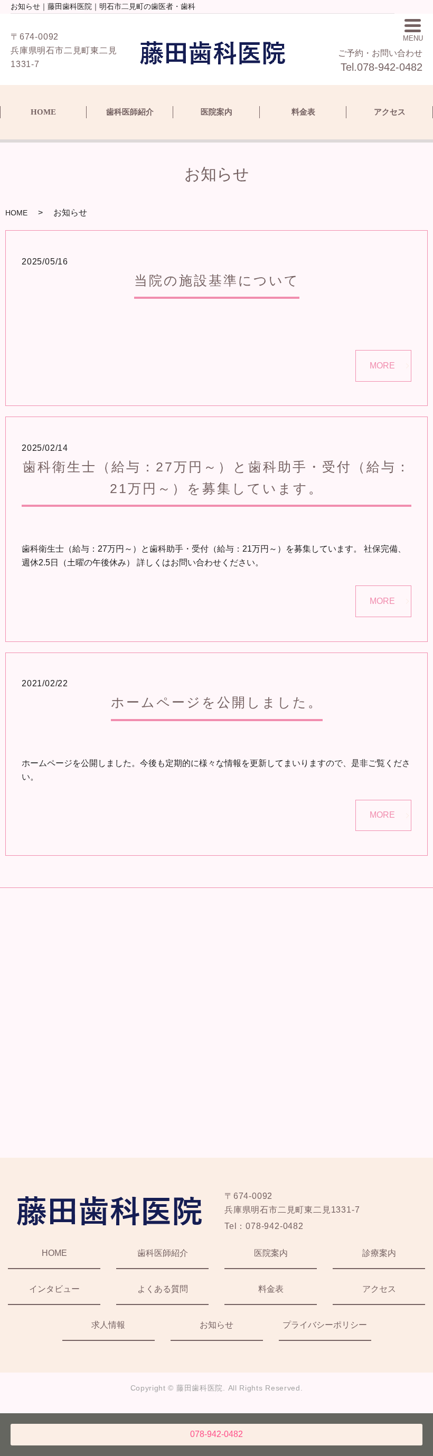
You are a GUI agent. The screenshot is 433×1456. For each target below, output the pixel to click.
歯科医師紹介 (130, 112)
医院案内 (216, 112)
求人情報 (108, 1324)
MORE (382, 365)
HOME (43, 112)
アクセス (390, 112)
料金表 (303, 112)
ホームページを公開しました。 (217, 702)
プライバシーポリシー (325, 1324)
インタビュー (54, 1288)
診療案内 (379, 1253)
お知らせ (216, 1324)
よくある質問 (162, 1288)
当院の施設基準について (216, 280)
